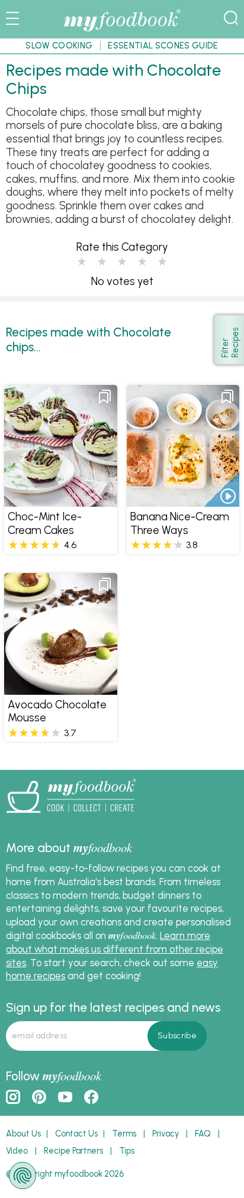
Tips (126, 1150)
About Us (23, 1133)
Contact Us (76, 1133)
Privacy (165, 1133)
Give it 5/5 (162, 262)
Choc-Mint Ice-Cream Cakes (45, 523)
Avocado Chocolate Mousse (57, 711)
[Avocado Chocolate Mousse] (60, 688)
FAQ (203, 1133)
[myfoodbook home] (122, 31)
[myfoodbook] (71, 817)
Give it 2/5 (102, 262)
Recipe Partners (73, 1150)
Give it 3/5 (122, 262)
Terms (124, 1133)
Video (17, 1150)
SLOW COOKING (58, 45)
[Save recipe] (105, 397)
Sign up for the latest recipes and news (113, 1007)
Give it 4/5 (142, 262)
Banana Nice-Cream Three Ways (179, 523)
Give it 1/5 (82, 262)
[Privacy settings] (22, 1175)
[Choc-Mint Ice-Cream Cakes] (60, 500)
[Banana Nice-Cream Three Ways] (183, 500)
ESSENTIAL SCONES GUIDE (163, 45)
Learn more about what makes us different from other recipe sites (114, 949)
